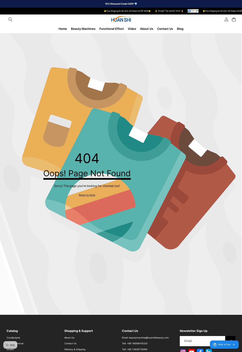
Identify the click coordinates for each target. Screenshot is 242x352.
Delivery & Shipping (74, 349)
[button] (10, 19)
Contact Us (70, 343)
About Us (69, 337)
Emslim (10, 349)
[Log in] (226, 19)
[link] (87, 195)
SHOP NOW (141, 11)
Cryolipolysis (13, 337)
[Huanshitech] (121, 19)
